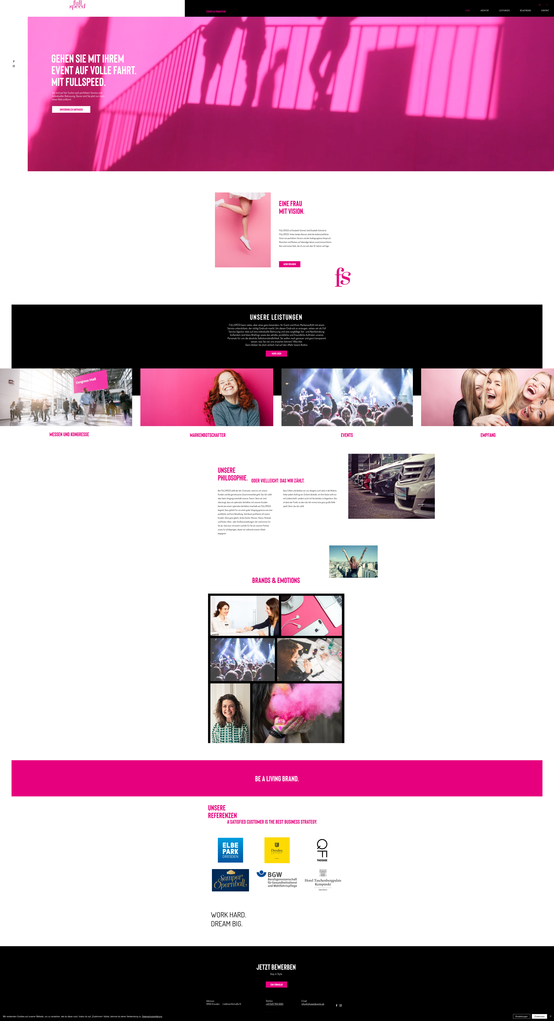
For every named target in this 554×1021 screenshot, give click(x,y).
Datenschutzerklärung (152, 1016)
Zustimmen (539, 1016)
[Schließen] (550, 1016)
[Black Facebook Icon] (13, 61)
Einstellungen (521, 1016)
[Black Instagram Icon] (13, 66)
